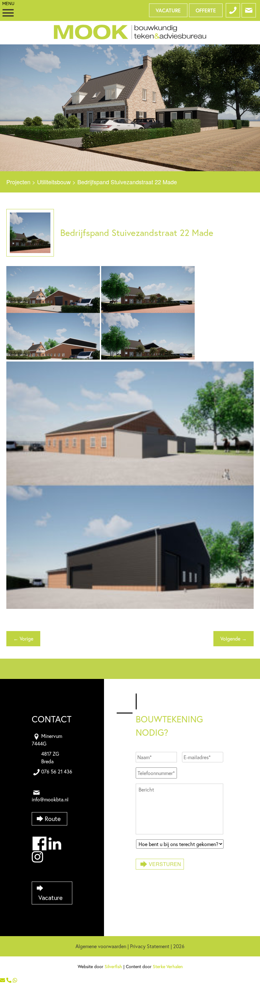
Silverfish (113, 966)
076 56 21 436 (56, 771)
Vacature (168, 10)
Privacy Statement (149, 946)
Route (53, 818)
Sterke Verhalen (168, 966)
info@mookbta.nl (50, 799)
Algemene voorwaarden (100, 946)
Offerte (206, 10)
